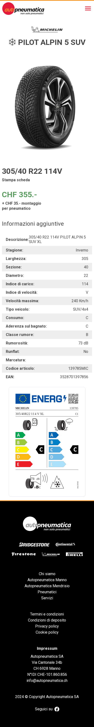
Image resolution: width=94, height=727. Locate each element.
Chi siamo (47, 574)
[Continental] (65, 544)
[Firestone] (23, 554)
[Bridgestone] (34, 544)
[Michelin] (51, 554)
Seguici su (44, 709)
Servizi (47, 598)
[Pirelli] (74, 554)
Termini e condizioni (47, 614)
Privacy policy (47, 626)
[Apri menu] (88, 8)
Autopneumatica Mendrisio (47, 586)
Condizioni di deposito (47, 620)
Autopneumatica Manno (47, 580)
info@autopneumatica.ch (47, 680)
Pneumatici (47, 592)
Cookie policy (47, 632)
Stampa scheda (16, 180)
